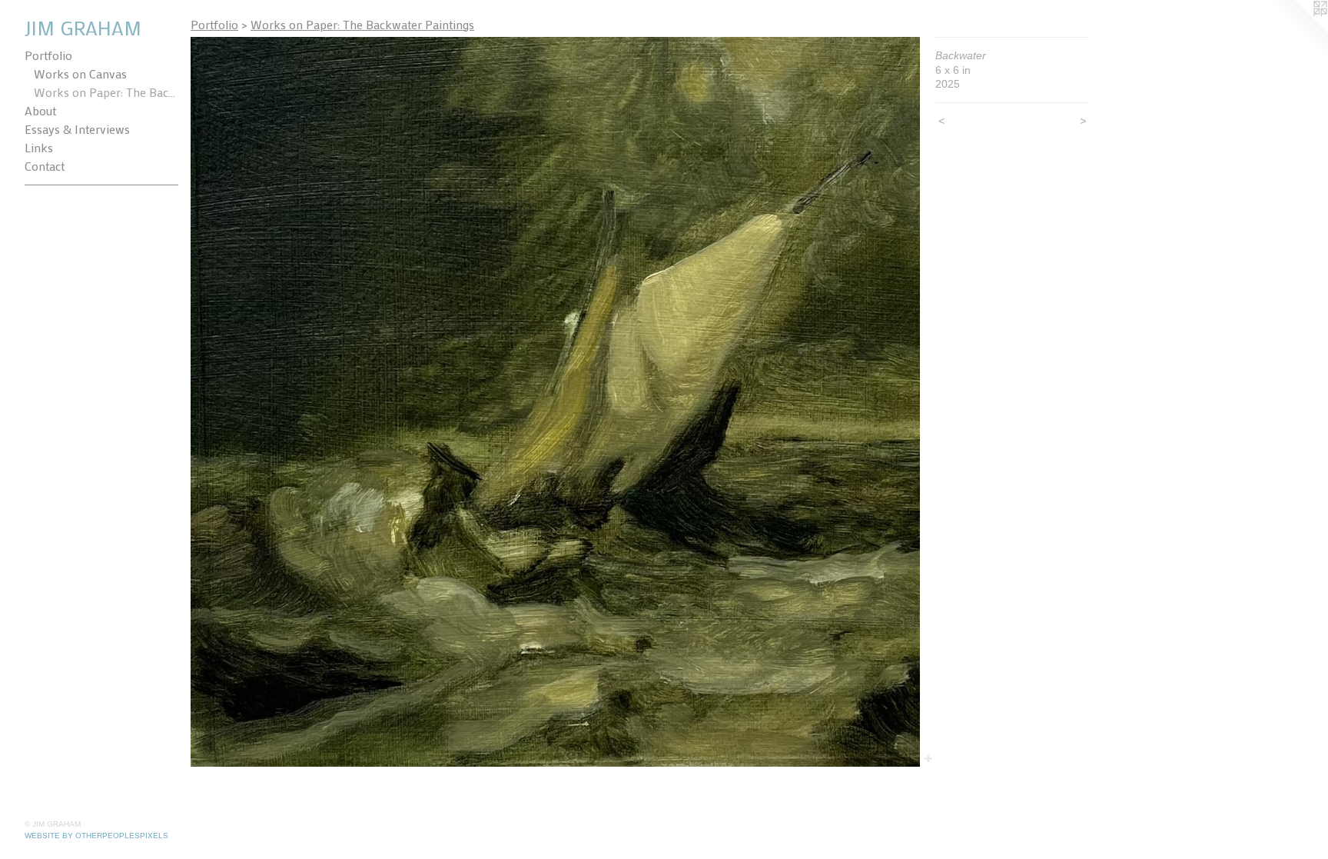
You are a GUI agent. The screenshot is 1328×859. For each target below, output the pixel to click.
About (40, 110)
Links (39, 147)
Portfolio (48, 55)
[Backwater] (555, 402)
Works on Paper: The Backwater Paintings (106, 92)
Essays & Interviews (77, 129)
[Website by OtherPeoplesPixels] (1297, 31)
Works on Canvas (80, 73)
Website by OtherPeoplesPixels (96, 835)
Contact (45, 166)
